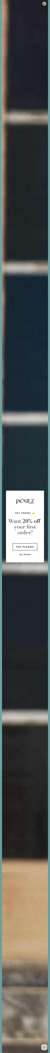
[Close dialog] (44, 3)
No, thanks (25, 554)
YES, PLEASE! (25, 546)
